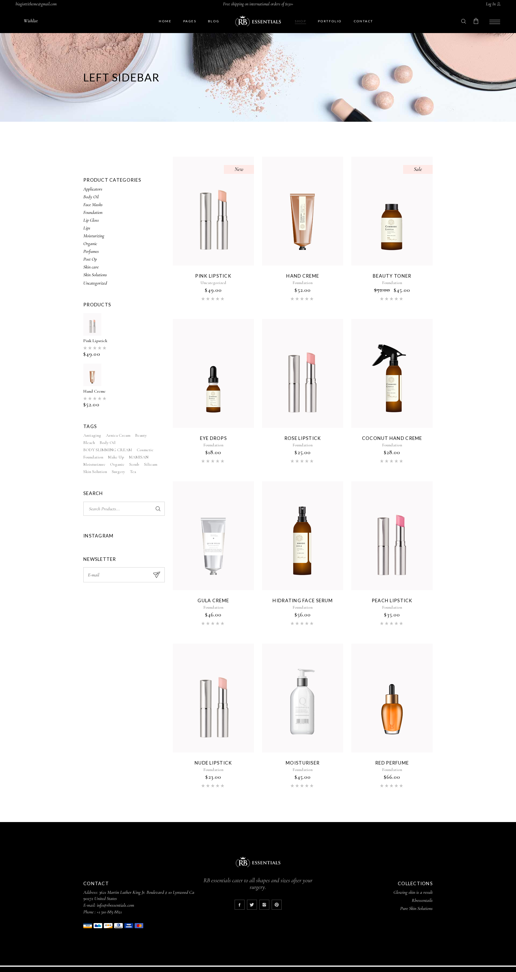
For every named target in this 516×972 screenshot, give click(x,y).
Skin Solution (95, 471)
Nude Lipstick (213, 763)
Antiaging (92, 435)
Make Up (116, 457)
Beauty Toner (392, 276)
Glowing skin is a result (413, 892)
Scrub (134, 464)
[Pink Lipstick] (213, 211)
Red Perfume (392, 763)
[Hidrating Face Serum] (302, 535)
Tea (133, 471)
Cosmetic (145, 450)
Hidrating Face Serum (303, 600)
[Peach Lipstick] (391, 535)
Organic (90, 243)
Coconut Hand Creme (392, 438)
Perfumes (91, 251)
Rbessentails (422, 900)
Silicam (150, 464)
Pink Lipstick (95, 340)
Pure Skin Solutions (416, 908)
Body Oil (91, 197)
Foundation (92, 212)
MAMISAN (139, 457)
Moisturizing (93, 236)
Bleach (89, 442)
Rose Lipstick (302, 438)
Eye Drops (213, 438)
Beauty (141, 435)
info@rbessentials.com (115, 905)
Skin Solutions (95, 275)
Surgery (118, 471)
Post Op (90, 259)
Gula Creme (213, 600)
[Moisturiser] (302, 698)
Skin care (91, 267)
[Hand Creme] (302, 211)
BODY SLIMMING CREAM (107, 450)
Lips (86, 228)
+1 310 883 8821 (109, 912)
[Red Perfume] (391, 698)
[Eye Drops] (213, 373)
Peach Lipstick (392, 600)
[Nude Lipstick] (213, 698)
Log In (491, 4)
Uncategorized (95, 283)
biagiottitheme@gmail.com (36, 4)
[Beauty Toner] (391, 211)
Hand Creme (94, 391)
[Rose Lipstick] (302, 373)
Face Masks (93, 204)
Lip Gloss (91, 220)
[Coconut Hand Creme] (391, 373)
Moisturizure (94, 464)
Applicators (92, 189)
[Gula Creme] (213, 535)
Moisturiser (303, 763)
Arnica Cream (118, 435)
